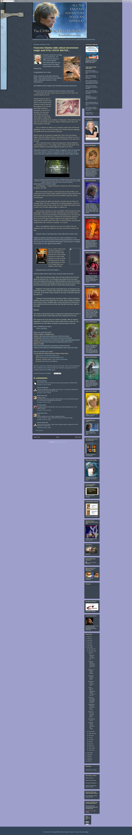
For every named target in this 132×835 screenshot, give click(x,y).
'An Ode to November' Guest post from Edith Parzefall (91, 700)
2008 (88, 759)
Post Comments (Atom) (60, 442)
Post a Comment (39, 430)
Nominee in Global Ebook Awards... (91, 671)
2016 (88, 638)
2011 (88, 752)
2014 (88, 642)
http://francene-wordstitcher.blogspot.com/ (51, 357)
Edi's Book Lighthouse (91, 783)
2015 (88, 640)
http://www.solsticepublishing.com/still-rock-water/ (54, 336)
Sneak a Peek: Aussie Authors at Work (91, 786)
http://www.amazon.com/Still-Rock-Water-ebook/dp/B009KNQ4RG (59, 340)
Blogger (86, 832)
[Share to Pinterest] (60, 373)
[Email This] (54, 373)
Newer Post (37, 437)
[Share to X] (57, 373)
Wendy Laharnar (90, 778)
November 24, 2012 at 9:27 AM (44, 410)
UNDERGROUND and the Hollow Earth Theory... (91, 707)
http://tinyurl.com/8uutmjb (60, 359)
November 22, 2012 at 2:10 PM (44, 402)
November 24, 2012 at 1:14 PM (44, 419)
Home (57, 437)
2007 (88, 761)
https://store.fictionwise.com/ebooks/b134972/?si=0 (56, 342)
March (90, 746)
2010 (88, 754)
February (91, 748)
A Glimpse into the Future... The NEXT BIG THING (91, 725)
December (91, 648)
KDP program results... (91, 719)
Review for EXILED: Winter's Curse (91, 677)
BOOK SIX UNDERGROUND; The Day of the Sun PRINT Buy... (91, 97)
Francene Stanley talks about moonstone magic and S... (91, 664)
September (91, 733)
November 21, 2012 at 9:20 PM (44, 384)
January (91, 750)
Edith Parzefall (40, 381)
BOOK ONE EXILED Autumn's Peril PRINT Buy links (92, 72)
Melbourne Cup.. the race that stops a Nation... (91, 714)
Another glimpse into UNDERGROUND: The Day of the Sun (91, 691)
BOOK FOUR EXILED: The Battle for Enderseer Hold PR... (92, 87)
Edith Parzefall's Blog (91, 780)
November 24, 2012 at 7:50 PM (44, 427)
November (91, 651)
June (90, 739)
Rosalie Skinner (41, 395)
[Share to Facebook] (59, 373)
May (90, 741)
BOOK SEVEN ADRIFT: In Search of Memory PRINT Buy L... (92, 104)
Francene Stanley (41, 387)
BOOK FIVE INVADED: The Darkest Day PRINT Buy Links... (91, 92)
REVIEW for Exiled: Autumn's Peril (91, 683)
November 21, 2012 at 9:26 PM (44, 392)
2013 (88, 645)
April (90, 743)
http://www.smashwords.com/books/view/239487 (57, 338)
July (90, 737)
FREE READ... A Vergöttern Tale (89, 113)
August (90, 735)
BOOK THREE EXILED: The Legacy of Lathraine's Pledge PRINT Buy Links (92, 82)
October (91, 731)
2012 (88, 647)
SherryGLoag (40, 405)
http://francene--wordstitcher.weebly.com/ (48, 355)
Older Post (78, 437)
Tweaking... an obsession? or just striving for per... (91, 656)
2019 (88, 636)
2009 (88, 756)
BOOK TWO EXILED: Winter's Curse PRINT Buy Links (91, 77)
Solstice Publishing (41, 328)
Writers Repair (89, 805)
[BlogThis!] (56, 373)
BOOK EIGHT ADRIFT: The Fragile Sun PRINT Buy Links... (91, 109)
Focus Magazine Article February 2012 (91, 796)
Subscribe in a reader (91, 769)
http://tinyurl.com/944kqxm (49, 361)
